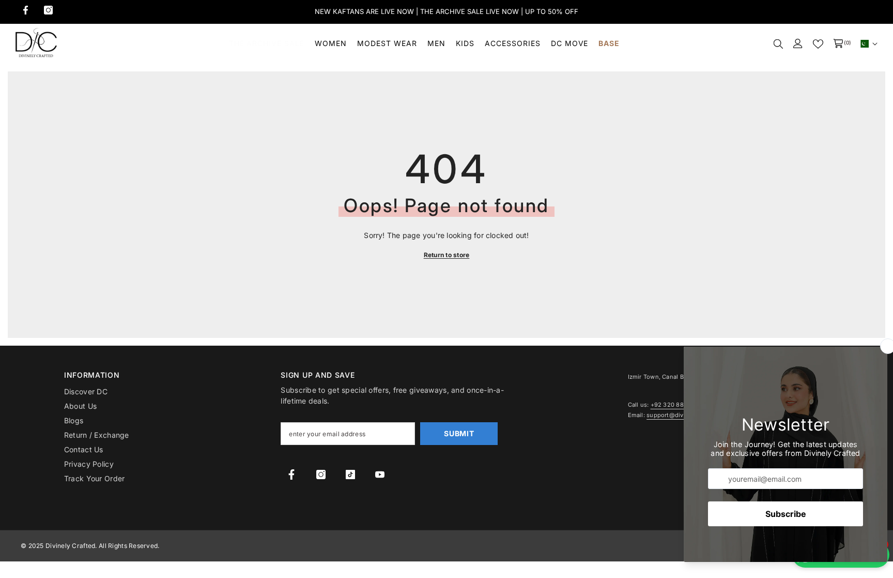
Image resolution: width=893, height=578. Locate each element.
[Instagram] (48, 10)
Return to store (447, 255)
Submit (459, 433)
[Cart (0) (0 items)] (838, 43)
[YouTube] (380, 474)
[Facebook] (25, 10)
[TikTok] (350, 474)
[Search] (778, 43)
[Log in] (798, 43)
